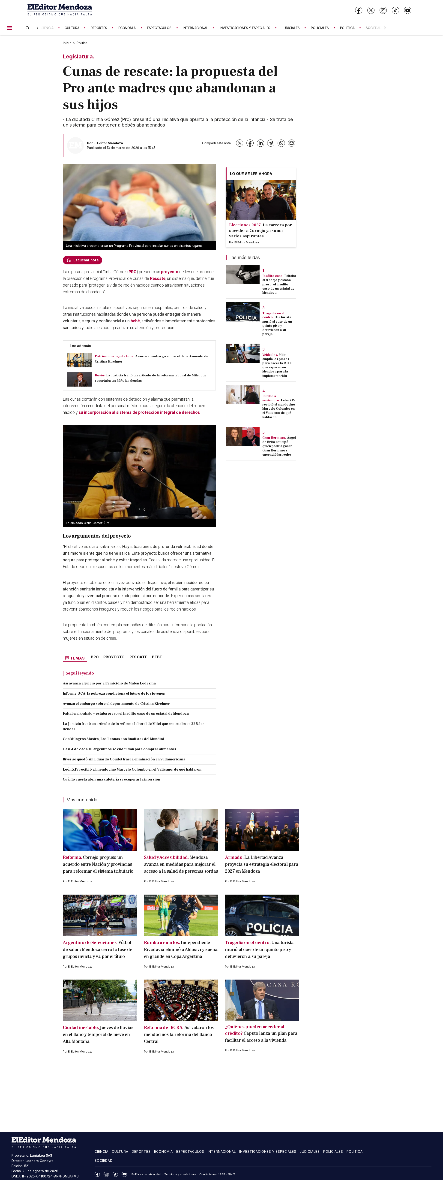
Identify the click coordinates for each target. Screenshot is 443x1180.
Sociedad (104, 1160)
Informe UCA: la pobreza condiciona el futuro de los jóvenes (114, 693)
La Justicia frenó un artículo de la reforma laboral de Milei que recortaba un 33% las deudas (133, 726)
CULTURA (72, 28)
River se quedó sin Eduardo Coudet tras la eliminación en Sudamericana (124, 759)
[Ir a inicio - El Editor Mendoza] (59, 10)
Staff (231, 1174)
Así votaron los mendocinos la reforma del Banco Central (179, 1034)
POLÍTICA (347, 28)
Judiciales (310, 1151)
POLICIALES (320, 28)
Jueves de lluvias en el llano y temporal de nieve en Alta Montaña (98, 1034)
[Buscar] (27, 27)
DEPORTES (98, 28)
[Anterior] (37, 28)
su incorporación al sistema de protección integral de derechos (139, 412)
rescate (138, 657)
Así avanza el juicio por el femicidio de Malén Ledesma (109, 683)
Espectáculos (190, 1151)
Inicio (67, 43)
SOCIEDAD (373, 28)
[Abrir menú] (9, 28)
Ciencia (101, 1151)
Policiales (333, 1151)
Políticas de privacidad (146, 1174)
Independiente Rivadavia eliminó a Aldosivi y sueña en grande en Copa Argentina (181, 949)
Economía (163, 1151)
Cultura (120, 1151)
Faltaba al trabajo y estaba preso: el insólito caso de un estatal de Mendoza (126, 713)
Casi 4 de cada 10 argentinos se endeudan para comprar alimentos (119, 749)
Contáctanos (208, 1174)
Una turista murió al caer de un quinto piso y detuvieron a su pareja (277, 325)
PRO (133, 271)
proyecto (169, 271)
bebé (135, 320)
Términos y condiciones (180, 1174)
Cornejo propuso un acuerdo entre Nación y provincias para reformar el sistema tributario (98, 864)
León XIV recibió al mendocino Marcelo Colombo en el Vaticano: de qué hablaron (132, 769)
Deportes (141, 1151)
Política (82, 43)
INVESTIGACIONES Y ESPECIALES (244, 28)
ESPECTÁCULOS (159, 28)
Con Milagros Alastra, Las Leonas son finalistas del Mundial (113, 739)
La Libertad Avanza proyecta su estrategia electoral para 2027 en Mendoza (261, 864)
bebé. (157, 657)
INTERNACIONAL (195, 28)
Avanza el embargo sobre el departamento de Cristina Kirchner (116, 703)
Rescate (157, 278)
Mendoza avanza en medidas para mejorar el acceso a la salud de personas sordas (181, 864)
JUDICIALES (290, 28)
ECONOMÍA (127, 28)
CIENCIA (47, 28)
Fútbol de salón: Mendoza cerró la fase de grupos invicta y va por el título (97, 949)
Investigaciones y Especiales (267, 1151)
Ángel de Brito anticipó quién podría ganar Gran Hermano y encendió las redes (279, 446)
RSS (222, 1174)
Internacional (222, 1151)
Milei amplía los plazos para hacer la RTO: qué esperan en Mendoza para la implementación (277, 365)
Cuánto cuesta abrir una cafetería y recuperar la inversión (111, 779)
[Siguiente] (385, 28)
